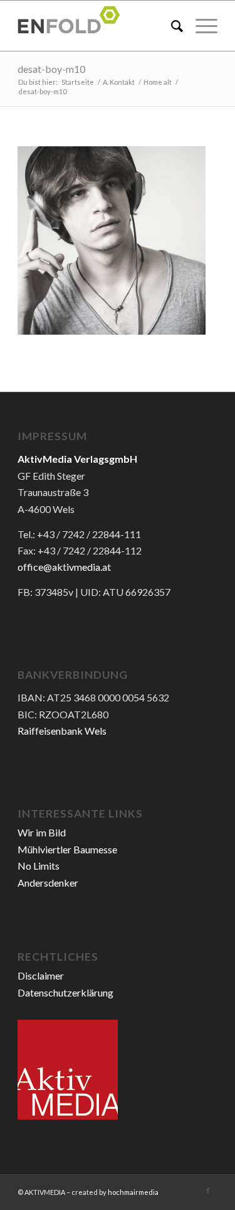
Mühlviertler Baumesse (67, 849)
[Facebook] (208, 1190)
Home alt (158, 82)
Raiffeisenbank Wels (62, 731)
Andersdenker (48, 883)
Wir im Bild (42, 832)
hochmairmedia (133, 1192)
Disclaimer (41, 975)
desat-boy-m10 (51, 69)
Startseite (77, 82)
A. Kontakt (119, 82)
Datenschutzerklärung (65, 992)
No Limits (39, 866)
